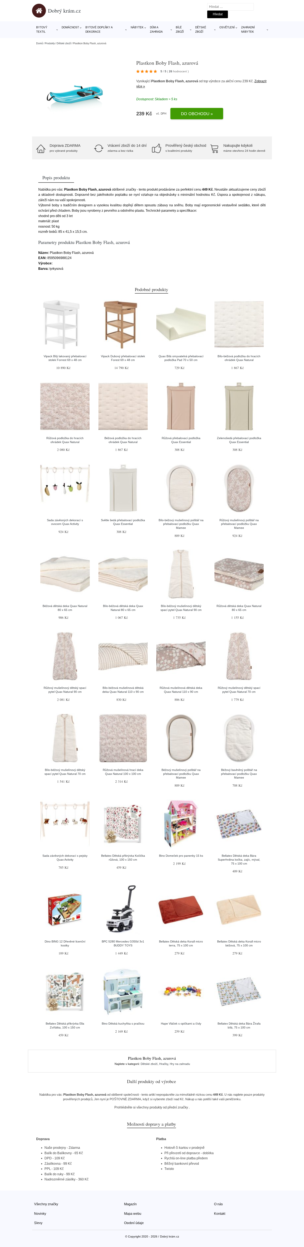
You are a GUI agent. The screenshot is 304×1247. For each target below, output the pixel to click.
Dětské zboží (200, 29)
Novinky (40, 1213)
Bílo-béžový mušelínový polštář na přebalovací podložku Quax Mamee (181, 523)
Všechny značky (46, 1204)
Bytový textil (41, 29)
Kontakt (219, 1213)
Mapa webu (132, 1213)
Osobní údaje (134, 1223)
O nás (218, 1204)
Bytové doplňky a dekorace (99, 29)
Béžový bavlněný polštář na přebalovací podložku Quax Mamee (239, 773)
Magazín (130, 1204)
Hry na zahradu (180, 1063)
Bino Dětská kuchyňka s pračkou (123, 1023)
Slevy (38, 1223)
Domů (39, 43)
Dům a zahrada (156, 29)
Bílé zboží (180, 29)
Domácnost (70, 27)
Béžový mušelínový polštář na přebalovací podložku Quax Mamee (181, 773)
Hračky (163, 1063)
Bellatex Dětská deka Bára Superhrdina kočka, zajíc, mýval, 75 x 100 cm (239, 859)
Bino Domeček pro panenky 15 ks (181, 855)
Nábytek (137, 27)
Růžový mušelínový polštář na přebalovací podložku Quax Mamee (239, 523)
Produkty (50, 43)
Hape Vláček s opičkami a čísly (181, 1023)
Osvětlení (227, 27)
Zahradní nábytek (248, 29)
